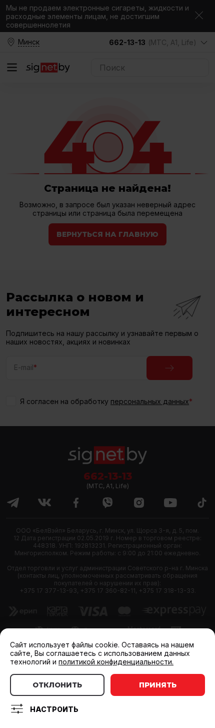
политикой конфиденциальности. (116, 661)
